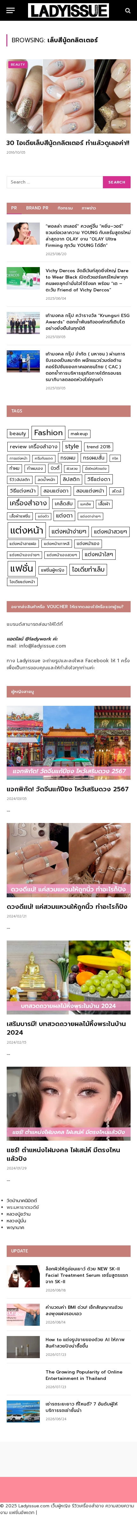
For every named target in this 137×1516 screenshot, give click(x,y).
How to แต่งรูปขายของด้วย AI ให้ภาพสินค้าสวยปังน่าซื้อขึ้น (85, 1342)
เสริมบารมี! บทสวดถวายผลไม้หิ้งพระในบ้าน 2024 (66, 1028)
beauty (18, 433)
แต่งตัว (43, 516)
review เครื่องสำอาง (33, 447)
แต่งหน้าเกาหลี (56, 544)
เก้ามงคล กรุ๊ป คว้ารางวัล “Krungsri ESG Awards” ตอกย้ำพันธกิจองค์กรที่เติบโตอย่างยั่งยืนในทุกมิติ (87, 322)
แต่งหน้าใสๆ (99, 554)
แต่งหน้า (26, 530)
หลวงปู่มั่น (16, 1221)
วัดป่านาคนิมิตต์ (22, 1200)
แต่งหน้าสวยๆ (110, 531)
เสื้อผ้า (104, 504)
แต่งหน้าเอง (88, 543)
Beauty (18, 64)
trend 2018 (99, 447)
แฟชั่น (21, 568)
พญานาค (15, 1227)
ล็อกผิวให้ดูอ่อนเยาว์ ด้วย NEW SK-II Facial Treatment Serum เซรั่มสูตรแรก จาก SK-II (87, 1275)
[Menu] (10, 10)
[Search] (127, 10)
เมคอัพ (85, 504)
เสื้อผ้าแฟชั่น (20, 516)
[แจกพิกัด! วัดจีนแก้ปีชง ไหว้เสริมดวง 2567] (69, 743)
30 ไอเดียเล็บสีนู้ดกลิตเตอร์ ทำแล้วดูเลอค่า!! (67, 143)
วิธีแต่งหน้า (23, 490)
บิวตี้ (55, 468)
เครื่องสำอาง (28, 503)
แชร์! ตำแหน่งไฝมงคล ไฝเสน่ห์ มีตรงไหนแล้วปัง (63, 1154)
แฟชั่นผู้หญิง (52, 570)
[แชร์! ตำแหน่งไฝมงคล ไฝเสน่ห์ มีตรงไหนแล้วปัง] (69, 1104)
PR (14, 208)
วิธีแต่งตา (98, 479)
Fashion (48, 432)
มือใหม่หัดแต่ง (95, 468)
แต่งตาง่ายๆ (90, 516)
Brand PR (37, 208)
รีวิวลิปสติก (20, 480)
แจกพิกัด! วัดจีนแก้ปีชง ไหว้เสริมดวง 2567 (68, 789)
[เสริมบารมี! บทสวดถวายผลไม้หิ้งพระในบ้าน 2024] (69, 978)
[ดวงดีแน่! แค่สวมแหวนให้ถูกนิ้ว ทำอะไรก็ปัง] (69, 860)
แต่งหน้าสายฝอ (23, 544)
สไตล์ (116, 491)
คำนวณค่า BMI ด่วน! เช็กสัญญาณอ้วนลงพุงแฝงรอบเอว (84, 1310)
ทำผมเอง (35, 468)
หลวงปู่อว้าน (19, 1214)
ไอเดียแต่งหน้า (22, 582)
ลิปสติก (71, 479)
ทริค (115, 458)
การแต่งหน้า (18, 458)
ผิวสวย (72, 468)
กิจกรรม (65, 208)
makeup (79, 433)
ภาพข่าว (89, 208)
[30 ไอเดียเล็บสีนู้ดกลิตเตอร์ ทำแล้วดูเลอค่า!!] (68, 96)
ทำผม (14, 468)
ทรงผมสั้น (94, 457)
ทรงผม (68, 457)
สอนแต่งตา (55, 491)
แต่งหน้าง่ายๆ (69, 531)
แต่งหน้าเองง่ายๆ (25, 555)
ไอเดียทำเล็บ (88, 570)
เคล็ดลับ (64, 504)
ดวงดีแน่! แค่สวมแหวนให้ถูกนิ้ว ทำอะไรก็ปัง (67, 906)
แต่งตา (64, 515)
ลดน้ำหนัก (46, 480)
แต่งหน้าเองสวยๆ (62, 555)
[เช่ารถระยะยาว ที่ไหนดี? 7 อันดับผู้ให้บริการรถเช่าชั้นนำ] (23, 1411)
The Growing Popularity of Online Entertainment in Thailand (84, 1375)
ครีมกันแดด (44, 458)
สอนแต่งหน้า (90, 491)
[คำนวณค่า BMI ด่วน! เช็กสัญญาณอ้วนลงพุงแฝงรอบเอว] (23, 1315)
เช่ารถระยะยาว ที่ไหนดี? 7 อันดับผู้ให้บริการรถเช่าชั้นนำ (82, 1407)
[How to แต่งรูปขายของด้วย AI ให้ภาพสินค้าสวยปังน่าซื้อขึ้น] (23, 1347)
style (72, 446)
